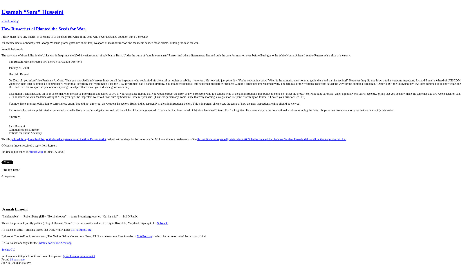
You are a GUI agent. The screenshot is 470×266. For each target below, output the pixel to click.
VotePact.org (144, 236)
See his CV (7, 249)
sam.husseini (87, 256)
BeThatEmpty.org (81, 229)
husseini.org (36, 151)
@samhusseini (71, 256)
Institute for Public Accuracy (54, 242)
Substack (162, 223)
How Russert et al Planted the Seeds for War (43, 28)
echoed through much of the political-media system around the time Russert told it (59, 139)
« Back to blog (10, 21)
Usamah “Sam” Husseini (32, 12)
